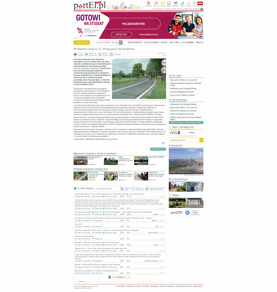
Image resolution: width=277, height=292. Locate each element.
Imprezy (182, 6)
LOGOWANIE (187, 42)
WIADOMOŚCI (135, 42)
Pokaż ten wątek (111, 196)
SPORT (164, 42)
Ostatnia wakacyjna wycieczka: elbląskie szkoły (185, 84)
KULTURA (174, 42)
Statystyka (155, 286)
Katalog (163, 6)
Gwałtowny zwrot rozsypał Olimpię (183, 88)
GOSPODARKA (151, 42)
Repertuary (176, 6)
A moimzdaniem (81, 54)
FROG (191, 133)
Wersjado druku (105, 54)
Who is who (156, 6)
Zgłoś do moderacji (83, 196)
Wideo (175, 195)
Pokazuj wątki (127, 188)
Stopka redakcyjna (167, 286)
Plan (194, 6)
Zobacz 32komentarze (93, 54)
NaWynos (200, 3)
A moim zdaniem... (158, 149)
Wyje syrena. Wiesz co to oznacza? (183, 80)
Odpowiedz (98, 196)
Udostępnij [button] (117, 54)
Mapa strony (198, 286)
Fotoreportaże (179, 179)
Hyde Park (189, 6)
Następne (120, 277)
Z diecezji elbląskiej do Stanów (182, 92)
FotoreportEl (175, 145)
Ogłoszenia (148, 6)
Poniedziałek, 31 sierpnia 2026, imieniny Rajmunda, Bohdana (176, 9)
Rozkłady (168, 6)
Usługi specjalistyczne (186, 136)
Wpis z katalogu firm (183, 127)
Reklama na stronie (134, 286)
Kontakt (146, 286)
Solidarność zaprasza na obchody (183, 111)
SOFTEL (89, 288)
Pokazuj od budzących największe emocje (157, 188)
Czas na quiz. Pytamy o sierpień (182, 95)
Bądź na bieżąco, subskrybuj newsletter (186, 122)
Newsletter (121, 286)
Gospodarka (81, 42)
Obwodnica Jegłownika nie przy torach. (102, 139)
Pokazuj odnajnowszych (139, 188)
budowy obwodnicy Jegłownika (86, 68)
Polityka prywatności (184, 286)
